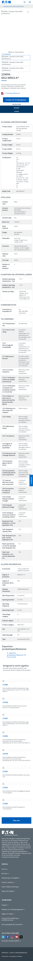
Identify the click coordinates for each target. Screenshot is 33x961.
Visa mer (16, 820)
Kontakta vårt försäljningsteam (16, 100)
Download (7, 54)
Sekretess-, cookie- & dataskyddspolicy (14, 953)
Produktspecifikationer (12, 93)
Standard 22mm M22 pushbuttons (13, 6)
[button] (31, 480)
